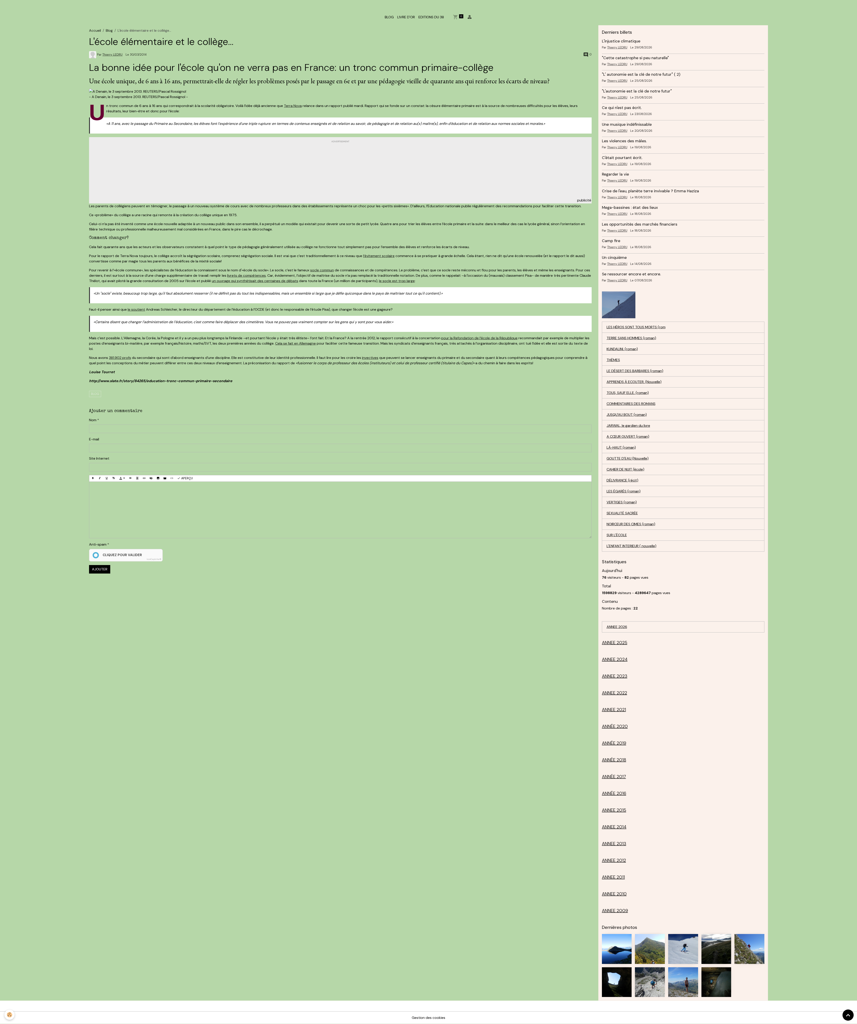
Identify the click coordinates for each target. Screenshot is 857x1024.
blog (95, 394)
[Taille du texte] (113, 478)
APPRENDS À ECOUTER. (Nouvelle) (634, 381)
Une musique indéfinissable (627, 124)
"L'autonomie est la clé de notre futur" (637, 91)
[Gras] (92, 478)
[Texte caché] (151, 478)
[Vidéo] (164, 478)
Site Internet (99, 458)
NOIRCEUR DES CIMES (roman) (631, 524)
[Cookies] (9, 1015)
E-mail (94, 439)
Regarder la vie (615, 174)
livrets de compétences (246, 275)
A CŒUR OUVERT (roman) (628, 436)
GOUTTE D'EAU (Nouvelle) (628, 458)
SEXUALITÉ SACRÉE (622, 513)
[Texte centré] (137, 478)
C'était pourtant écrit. (622, 157)
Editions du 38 (431, 17)
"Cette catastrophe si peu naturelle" (635, 57)
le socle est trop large (397, 281)
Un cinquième (614, 257)
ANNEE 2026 (617, 626)
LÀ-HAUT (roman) (621, 447)
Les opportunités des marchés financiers (639, 224)
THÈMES (613, 360)
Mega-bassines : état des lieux (630, 207)
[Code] (171, 478)
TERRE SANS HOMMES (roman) (631, 338)
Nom (92, 420)
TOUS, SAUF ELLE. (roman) (628, 392)
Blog (109, 30)
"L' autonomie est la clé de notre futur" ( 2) (641, 74)
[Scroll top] (848, 1015)
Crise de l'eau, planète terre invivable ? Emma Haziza (650, 190)
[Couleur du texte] (122, 478)
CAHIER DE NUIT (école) (625, 469)
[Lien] (144, 478)
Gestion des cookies (428, 1017)
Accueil (95, 30)
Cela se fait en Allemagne (295, 343)
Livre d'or (406, 17)
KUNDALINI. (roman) (622, 349)
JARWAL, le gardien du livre (628, 425)
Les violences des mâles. (624, 140)
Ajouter (99, 569)
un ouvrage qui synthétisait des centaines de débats (255, 281)
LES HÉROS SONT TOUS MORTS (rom (636, 327)
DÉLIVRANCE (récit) (622, 480)
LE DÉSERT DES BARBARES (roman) (635, 371)
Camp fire (611, 240)
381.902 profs (120, 357)
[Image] (158, 478)
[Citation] (130, 478)
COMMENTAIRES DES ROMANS (631, 403)
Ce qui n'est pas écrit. (622, 107)
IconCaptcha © (154, 559)
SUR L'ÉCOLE (617, 535)
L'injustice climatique (621, 41)
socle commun (322, 270)
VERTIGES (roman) (622, 502)
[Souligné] (106, 478)
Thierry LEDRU (112, 55)
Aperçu (186, 478)
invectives (370, 357)
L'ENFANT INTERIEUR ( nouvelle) (631, 546)
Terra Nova (293, 105)
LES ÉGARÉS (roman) (624, 491)
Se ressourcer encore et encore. (631, 274)
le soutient (136, 309)
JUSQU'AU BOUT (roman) (627, 414)
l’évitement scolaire (379, 255)
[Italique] (99, 478)
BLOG (389, 17)
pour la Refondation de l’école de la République (479, 338)
